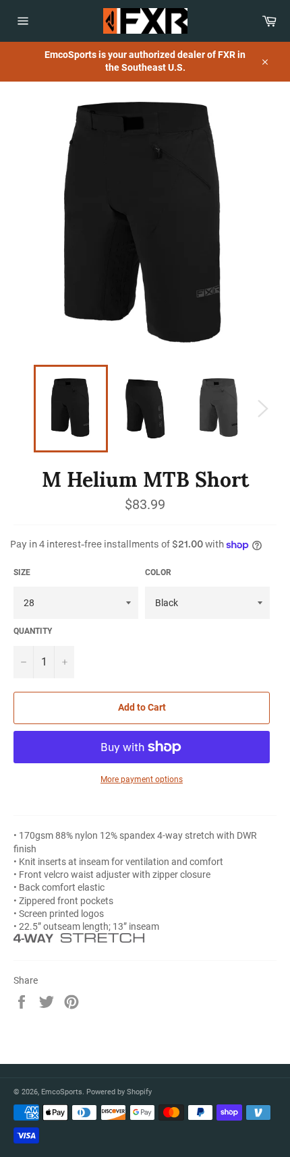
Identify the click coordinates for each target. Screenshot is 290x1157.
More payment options (141, 779)
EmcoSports (61, 1092)
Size (21, 572)
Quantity (32, 631)
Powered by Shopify (119, 1092)
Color (158, 572)
